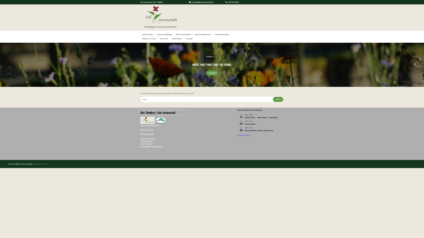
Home (209, 57)
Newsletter (177, 39)
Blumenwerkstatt (183, 34)
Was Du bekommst (203, 34)
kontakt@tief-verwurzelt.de (202, 2)
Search (278, 99)
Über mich (164, 39)
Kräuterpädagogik (164, 34)
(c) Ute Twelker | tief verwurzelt (27, 164)
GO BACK (212, 73)
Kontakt (189, 39)
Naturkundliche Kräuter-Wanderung (259, 130)
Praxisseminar (250, 124)
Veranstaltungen (222, 34)
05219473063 (233, 2)
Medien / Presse (149, 39)
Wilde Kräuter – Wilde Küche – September (261, 117)
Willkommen (147, 34)
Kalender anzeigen (244, 135)
